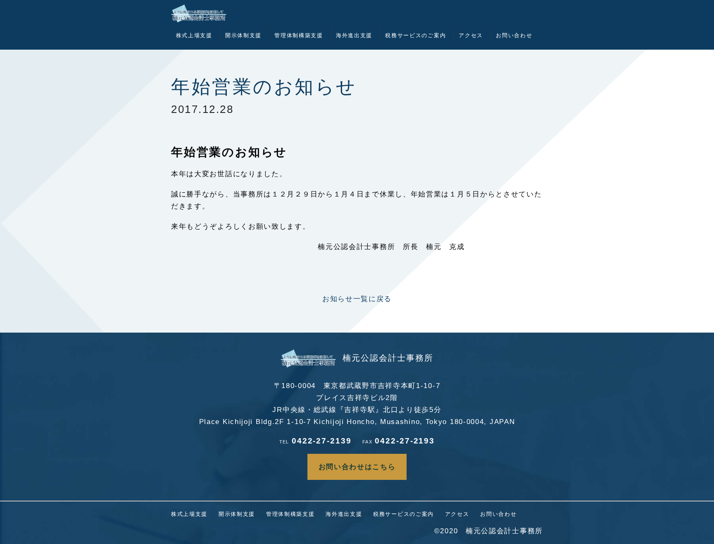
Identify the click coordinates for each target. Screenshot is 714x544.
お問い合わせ (514, 35)
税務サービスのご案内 (415, 35)
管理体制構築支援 (298, 35)
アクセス (471, 35)
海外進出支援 (354, 35)
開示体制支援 (243, 35)
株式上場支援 (194, 35)
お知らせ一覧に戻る (357, 299)
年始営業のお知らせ (264, 87)
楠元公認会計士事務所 (388, 357)
